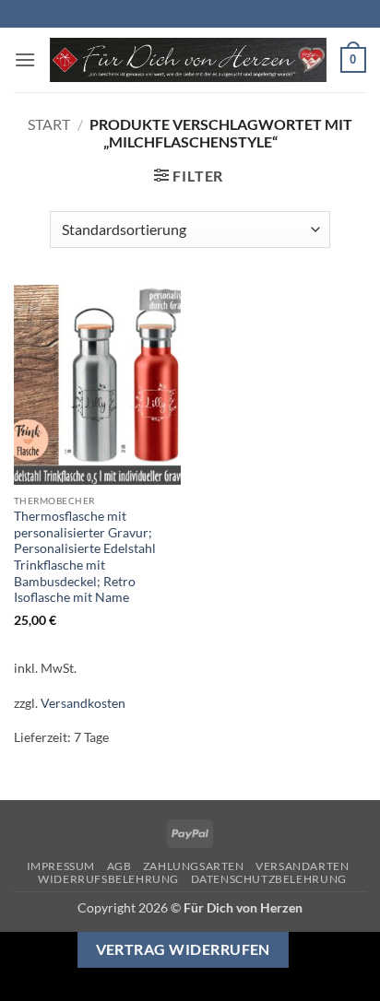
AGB (119, 866)
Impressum (61, 866)
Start (49, 124)
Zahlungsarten (193, 866)
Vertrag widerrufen (183, 949)
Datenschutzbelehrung (269, 879)
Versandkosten (83, 703)
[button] (25, 59)
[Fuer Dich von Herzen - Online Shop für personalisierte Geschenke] (188, 60)
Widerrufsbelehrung (108, 879)
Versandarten (302, 866)
